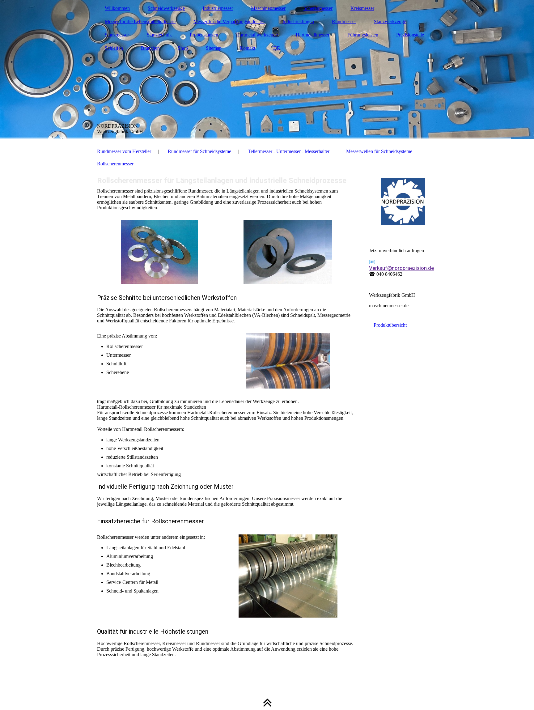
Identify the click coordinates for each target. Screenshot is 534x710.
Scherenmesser (318, 8)
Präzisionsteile (410, 34)
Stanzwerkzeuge (390, 21)
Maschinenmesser (268, 8)
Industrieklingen (298, 21)
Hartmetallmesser (312, 34)
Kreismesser (362, 8)
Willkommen (117, 8)
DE (276, 48)
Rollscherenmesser (115, 163)
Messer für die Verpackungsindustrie (229, 21)
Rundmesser (344, 21)
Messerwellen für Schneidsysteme (379, 151)
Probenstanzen (204, 34)
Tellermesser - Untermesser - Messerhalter (288, 151)
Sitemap (214, 48)
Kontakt (247, 48)
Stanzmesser (117, 34)
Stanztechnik (159, 34)
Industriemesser (218, 8)
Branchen (150, 48)
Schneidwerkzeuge (166, 8)
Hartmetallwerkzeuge (257, 34)
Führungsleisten (362, 34)
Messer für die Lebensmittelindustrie (140, 21)
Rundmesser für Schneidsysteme (199, 151)
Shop (183, 48)
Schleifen (114, 48)
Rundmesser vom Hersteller (124, 151)
